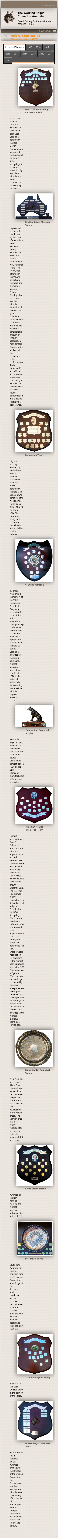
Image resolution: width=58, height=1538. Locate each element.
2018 (38, 47)
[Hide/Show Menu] (47, 31)
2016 (8, 53)
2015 (16, 53)
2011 (50, 53)
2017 (46, 47)
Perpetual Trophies (14, 47)
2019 (29, 47)
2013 (33, 53)
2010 (8, 60)
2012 (41, 53)
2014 (24, 53)
